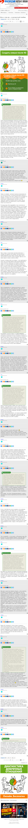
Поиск (18, 7)
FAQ (16, 7)
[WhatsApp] (10, 31)
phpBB (12, 819)
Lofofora (2, 23)
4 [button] (16, 21)
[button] (10, 21)
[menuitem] (3, 10)
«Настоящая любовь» (14, 5)
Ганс (1, 93)
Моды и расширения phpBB (14, 822)
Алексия (2, 160)
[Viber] (8, 31)
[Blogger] (2, 31)
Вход (27, 7)
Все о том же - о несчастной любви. (13, 17)
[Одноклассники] (4, 31)
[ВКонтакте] (1, 31)
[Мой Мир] (5, 31)
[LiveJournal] (7, 31)
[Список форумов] (14, 2)
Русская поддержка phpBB (14, 820)
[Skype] (11, 31)
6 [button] (19, 21)
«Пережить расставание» (14, 6)
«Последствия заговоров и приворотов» (14, 7)
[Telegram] (13, 31)
